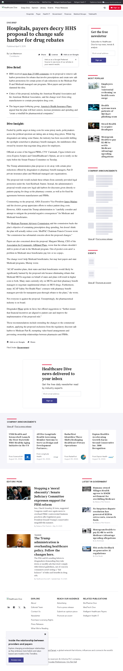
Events (50, 8)
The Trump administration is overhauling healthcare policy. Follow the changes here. (51, 546)
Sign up (116, 8)
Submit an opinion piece (67, 611)
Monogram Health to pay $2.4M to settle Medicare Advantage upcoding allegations (108, 146)
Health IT (46, 14)
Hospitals (30, 14)
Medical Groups (80, 14)
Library (43, 8)
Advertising (61, 603)
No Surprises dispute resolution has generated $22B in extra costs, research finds (104, 514)
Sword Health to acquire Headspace (108, 126)
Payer (38, 14)
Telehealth (93, 14)
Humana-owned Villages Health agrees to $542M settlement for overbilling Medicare (104, 493)
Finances (68, 14)
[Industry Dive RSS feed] (24, 607)
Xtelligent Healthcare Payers (62, 2)
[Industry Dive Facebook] (13, 607)
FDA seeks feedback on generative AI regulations (103, 550)
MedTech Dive (46, 2)
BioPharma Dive (34, 2)
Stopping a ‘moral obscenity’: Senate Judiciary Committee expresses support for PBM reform (50, 496)
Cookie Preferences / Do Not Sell (62, 662)
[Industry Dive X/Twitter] (19, 607)
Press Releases (61, 8)
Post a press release (104, 239)
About (33, 603)
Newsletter (35, 615)
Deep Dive (25, 8)
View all (91, 239)
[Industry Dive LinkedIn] (8, 607)
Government (57, 14)
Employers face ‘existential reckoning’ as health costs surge (108, 91)
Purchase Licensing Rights (42, 620)
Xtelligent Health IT (80, 2)
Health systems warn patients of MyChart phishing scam (109, 111)
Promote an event (103, 282)
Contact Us (35, 611)
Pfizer (20, 308)
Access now (16, 660)
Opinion (35, 8)
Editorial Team (37, 607)
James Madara (70, 201)
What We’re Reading (39, 628)
